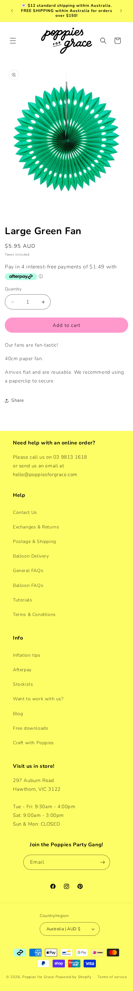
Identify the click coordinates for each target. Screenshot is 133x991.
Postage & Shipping (34, 541)
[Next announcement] (121, 11)
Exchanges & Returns (36, 527)
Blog (18, 714)
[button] (13, 41)
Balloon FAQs (28, 585)
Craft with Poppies (33, 743)
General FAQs (28, 571)
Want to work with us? (38, 699)
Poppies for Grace (38, 977)
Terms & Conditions (34, 614)
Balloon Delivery (31, 556)
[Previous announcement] (12, 11)
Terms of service (112, 977)
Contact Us (25, 512)
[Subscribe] (103, 862)
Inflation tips (26, 655)
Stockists (23, 684)
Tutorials (22, 600)
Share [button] (17, 400)
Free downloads (30, 728)
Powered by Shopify (74, 977)
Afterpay (22, 670)
